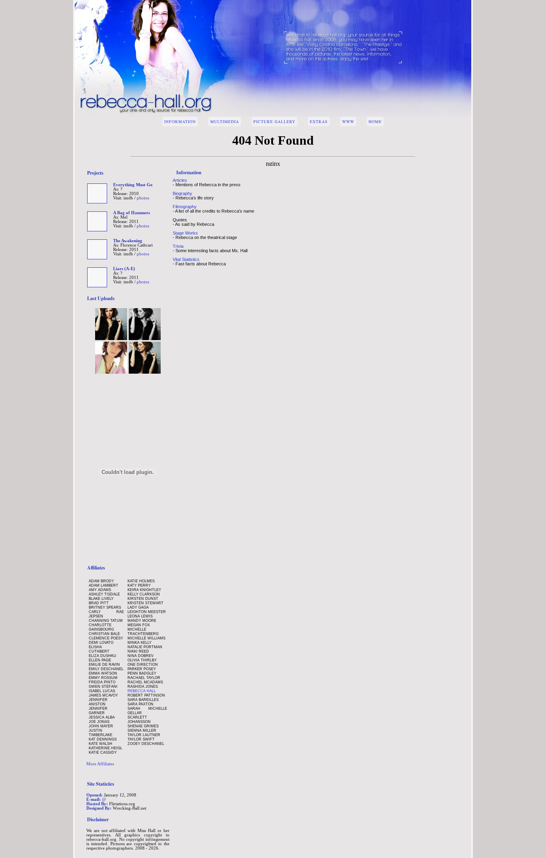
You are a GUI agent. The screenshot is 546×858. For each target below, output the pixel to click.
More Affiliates (100, 763)
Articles (180, 180)
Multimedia (224, 121)
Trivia (178, 246)
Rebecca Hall (142, 691)
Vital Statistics (186, 259)
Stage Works (185, 233)
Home (375, 121)
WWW (348, 121)
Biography (182, 193)
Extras (319, 121)
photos (143, 197)
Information (180, 121)
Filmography (185, 206)
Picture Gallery (274, 121)
